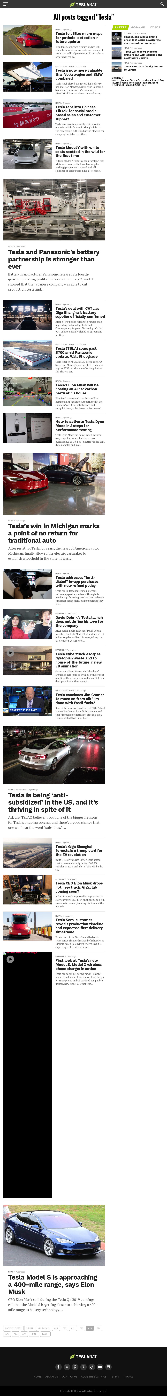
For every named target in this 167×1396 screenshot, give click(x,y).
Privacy (128, 1376)
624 (98, 1328)
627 (24, 1334)
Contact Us (69, 1376)
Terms (114, 1376)
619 (56, 1328)
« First (29, 1328)
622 (81, 1328)
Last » (45, 1334)
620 (64, 1328)
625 (7, 1334)
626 (15, 1334)
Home (38, 1376)
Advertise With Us (93, 1376)
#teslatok (134, 82)
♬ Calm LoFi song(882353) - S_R (129, 85)
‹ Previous (43, 1328)
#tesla (124, 82)
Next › (34, 1334)
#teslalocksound (149, 82)
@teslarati (117, 77)
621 (73, 1328)
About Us (51, 1376)
